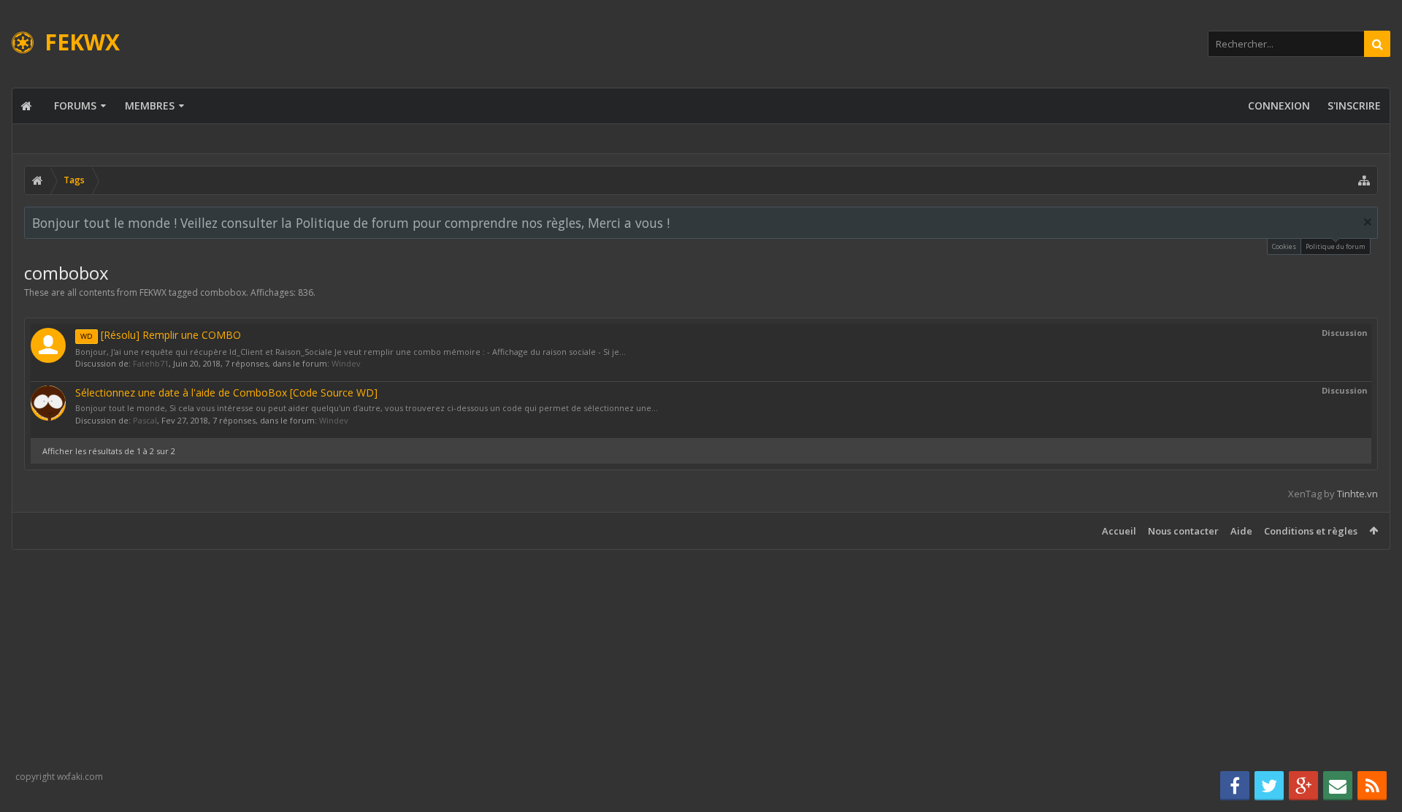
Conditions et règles (1310, 530)
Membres (150, 105)
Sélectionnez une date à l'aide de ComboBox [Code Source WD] (226, 392)
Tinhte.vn (1357, 493)
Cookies (1284, 246)
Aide (1241, 530)
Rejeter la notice (1368, 222)
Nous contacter (1183, 530)
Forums (75, 105)
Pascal (145, 420)
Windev (346, 363)
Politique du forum (1335, 246)
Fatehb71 (151, 363)
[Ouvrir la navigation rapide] (1364, 180)
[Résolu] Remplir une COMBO (160, 335)
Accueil (1119, 530)
